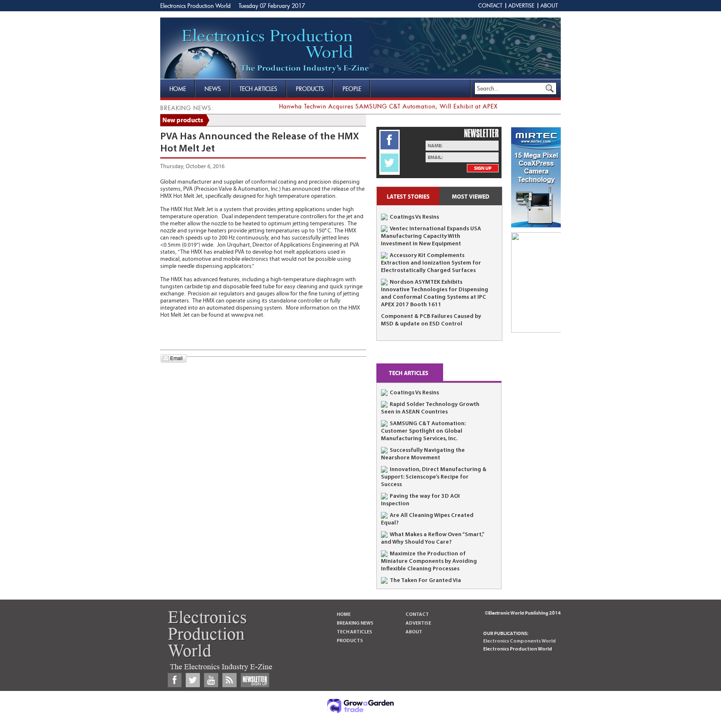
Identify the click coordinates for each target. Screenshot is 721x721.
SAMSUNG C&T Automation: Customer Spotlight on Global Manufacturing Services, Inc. (423, 431)
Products (310, 89)
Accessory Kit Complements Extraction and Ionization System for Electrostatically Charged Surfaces (431, 263)
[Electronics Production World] (264, 50)
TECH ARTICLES (409, 373)
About (549, 5)
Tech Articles (258, 89)
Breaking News (355, 623)
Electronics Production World (196, 6)
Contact (490, 5)
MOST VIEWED (470, 196)
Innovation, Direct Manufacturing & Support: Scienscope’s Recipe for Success (434, 477)
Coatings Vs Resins (414, 217)
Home (177, 89)
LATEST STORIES (408, 196)
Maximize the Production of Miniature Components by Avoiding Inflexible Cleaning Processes (429, 561)
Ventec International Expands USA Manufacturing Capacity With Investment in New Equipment (431, 236)
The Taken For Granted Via (425, 580)
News (212, 89)
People (352, 89)
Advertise (521, 5)
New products (182, 120)
